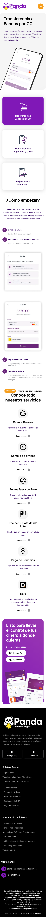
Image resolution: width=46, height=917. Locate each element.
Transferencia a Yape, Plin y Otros (17, 777)
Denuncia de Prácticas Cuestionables (18, 832)
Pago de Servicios (12, 805)
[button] (41, 6)
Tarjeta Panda (8, 773)
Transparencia (8, 850)
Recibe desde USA (12, 801)
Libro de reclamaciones (12, 828)
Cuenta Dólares (10, 788)
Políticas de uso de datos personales (18, 841)
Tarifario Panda (9, 836)
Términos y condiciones (12, 845)
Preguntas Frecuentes (12, 823)
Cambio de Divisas (12, 792)
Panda (7, 913)
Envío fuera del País (12, 796)
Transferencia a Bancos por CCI (16, 781)
